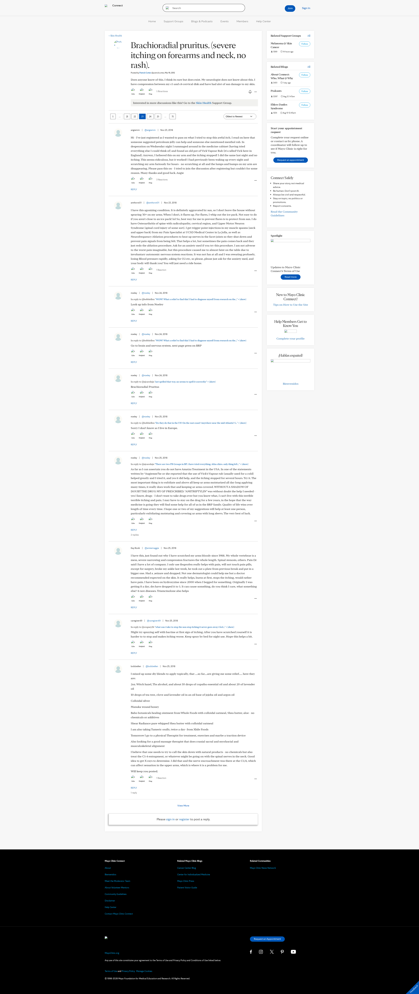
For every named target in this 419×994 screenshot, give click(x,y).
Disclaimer (110, 900)
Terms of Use (111, 971)
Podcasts (276, 90)
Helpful (142, 94)
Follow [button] (304, 44)
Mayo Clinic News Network (263, 868)
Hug (150, 94)
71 (173, 116)
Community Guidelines (116, 894)
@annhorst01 (152, 202)
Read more (291, 276)
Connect (117, 5)
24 (150, 116)
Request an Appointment (267, 938)
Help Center (263, 21)
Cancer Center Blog (186, 868)
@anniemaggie (152, 548)
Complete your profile (290, 338)
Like (133, 94)
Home (152, 21)
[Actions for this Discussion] (255, 91)
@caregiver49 (154, 620)
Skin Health (115, 35)
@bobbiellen (152, 666)
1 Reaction (161, 270)
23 (142, 116)
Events (224, 21)
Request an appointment (290, 159)
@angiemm (150, 130)
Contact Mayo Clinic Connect (119, 913)
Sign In (306, 8)
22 (135, 116)
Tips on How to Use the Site (290, 304)
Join (290, 8)
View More (183, 805)
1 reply (134, 792)
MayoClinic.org (112, 953)
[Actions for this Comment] (255, 180)
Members (242, 21)
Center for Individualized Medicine (193, 874)
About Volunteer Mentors (117, 887)
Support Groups (173, 21)
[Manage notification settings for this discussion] (250, 91)
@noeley (146, 293)
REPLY (134, 189)
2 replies (135, 534)
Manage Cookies (144, 971)
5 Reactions (162, 91)
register (184, 819)
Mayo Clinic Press (185, 881)
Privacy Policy (128, 971)
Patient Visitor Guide (187, 887)
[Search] (166, 8)
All (308, 35)
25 (158, 116)
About (108, 868)
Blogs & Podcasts (202, 21)
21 (127, 116)
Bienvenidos (290, 383)
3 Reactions (162, 179)
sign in (170, 819)
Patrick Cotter (151, 72)
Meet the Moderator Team (117, 881)
